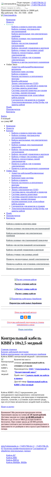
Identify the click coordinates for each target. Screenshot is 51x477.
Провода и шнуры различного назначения (30, 62)
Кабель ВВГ (11, 458)
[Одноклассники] (25, 317)
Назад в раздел (7, 407)
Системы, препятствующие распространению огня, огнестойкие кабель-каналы (28, 95)
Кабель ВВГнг (12, 460)
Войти (4, 116)
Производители (13, 109)
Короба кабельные (20, 81)
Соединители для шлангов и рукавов (28, 100)
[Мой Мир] (29, 317)
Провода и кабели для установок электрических (27, 264)
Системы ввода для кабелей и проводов (29, 86)
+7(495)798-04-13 (38, 2)
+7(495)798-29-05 (38, 5)
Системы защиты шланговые (25, 88)
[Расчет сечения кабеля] (25, 279)
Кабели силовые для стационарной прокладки (27, 240)
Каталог (9, 130)
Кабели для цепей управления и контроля (30, 48)
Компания (10, 19)
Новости (10, 22)
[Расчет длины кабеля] (25, 288)
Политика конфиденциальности (18, 448)
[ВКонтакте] (21, 317)
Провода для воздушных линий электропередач (27, 259)
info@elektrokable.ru (10, 446)
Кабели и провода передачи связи (27, 27)
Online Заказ (11, 171)
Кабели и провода (20, 74)
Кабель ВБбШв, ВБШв (16, 462)
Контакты (10, 112)
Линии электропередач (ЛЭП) (25, 83)
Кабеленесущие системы (23, 71)
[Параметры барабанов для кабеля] (25, 298)
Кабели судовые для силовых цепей (28, 50)
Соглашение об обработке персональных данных (23, 449)
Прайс (9, 107)
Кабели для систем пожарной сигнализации (26, 245)
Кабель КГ (11, 455)
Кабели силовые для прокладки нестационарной (26, 30)
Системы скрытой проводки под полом (29, 90)
